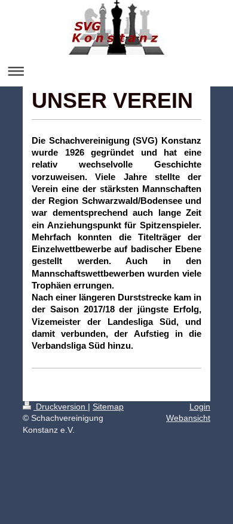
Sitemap (108, 406)
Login (199, 406)
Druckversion (60, 406)
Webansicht (188, 418)
